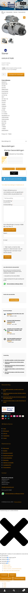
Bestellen (5, 450)
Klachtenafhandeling (7, 458)
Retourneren (5, 460)
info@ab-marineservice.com (8, 487)
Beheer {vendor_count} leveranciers (12, 568)
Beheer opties (6, 565)
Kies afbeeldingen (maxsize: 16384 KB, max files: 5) (13, 225)
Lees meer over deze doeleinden (11, 570)
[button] (24, 17)
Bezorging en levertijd (8, 453)
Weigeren (12, 575)
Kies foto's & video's (10, 229)
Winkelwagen (21, 589)
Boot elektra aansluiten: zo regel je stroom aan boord (14, 360)
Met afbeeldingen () (9, 168)
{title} (4, 583)
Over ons (5, 433)
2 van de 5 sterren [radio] (5, 202)
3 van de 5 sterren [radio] (6, 202)
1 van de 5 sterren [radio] (4, 202)
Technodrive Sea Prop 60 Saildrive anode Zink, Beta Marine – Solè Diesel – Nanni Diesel (14, 330)
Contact (5, 438)
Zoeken (14, 590)
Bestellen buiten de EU (8, 455)
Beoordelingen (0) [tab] (6, 141)
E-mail (5, 240)
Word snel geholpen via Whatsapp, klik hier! (15, 283)
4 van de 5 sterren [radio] (8, 202)
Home (4, 12)
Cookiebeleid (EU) (7, 465)
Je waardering (8, 201)
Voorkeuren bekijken (6, 578)
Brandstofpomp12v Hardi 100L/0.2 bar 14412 (15, 313)
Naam (5, 233)
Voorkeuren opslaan (19, 578)
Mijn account (6, 431)
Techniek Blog (6, 435)
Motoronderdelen (9, 12)
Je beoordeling (8, 204)
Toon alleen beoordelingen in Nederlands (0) (13, 185)
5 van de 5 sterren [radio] (9, 202)
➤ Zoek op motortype (14, 299)
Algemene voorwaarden (8, 462)
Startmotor (15, 12)
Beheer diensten (7, 567)
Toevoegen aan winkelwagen (16, 74)
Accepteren (4, 575)
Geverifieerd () (21, 168)
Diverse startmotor (21, 12)
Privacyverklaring (7, 467)
